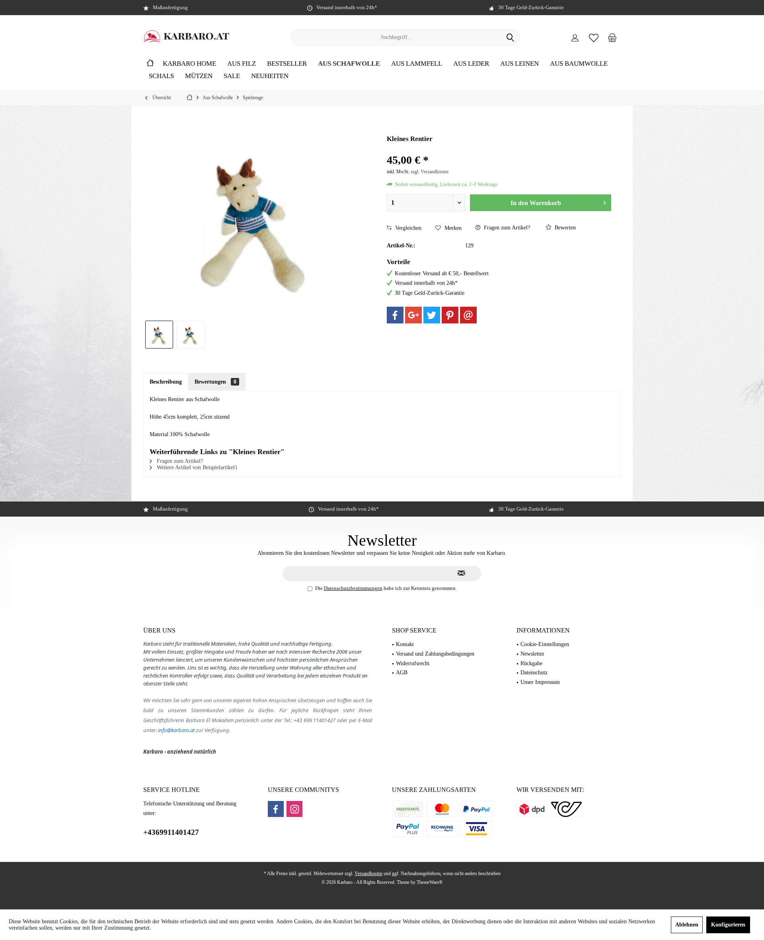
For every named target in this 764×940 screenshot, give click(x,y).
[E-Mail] (468, 315)
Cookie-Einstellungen (544, 644)
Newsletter (532, 654)
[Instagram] (294, 809)
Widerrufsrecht (412, 663)
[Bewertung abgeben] (499, 150)
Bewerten (564, 228)
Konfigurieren (728, 925)
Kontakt (405, 644)
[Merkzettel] (593, 37)
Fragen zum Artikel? (506, 228)
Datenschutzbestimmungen (353, 588)
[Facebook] (395, 315)
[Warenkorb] (612, 37)
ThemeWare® (429, 882)
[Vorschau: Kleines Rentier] (159, 335)
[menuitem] (612, 37)
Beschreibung (166, 382)
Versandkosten (368, 873)
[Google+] (413, 315)
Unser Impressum (540, 682)
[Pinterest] (450, 315)
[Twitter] (431, 315)
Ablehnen (686, 925)
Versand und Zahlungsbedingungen (435, 654)
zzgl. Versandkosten (429, 171)
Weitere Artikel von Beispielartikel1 (196, 467)
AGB (401, 673)
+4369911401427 (171, 832)
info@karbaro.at (176, 730)
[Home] (150, 64)
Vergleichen (407, 228)
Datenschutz (534, 673)
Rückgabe (531, 663)
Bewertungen (215, 382)
